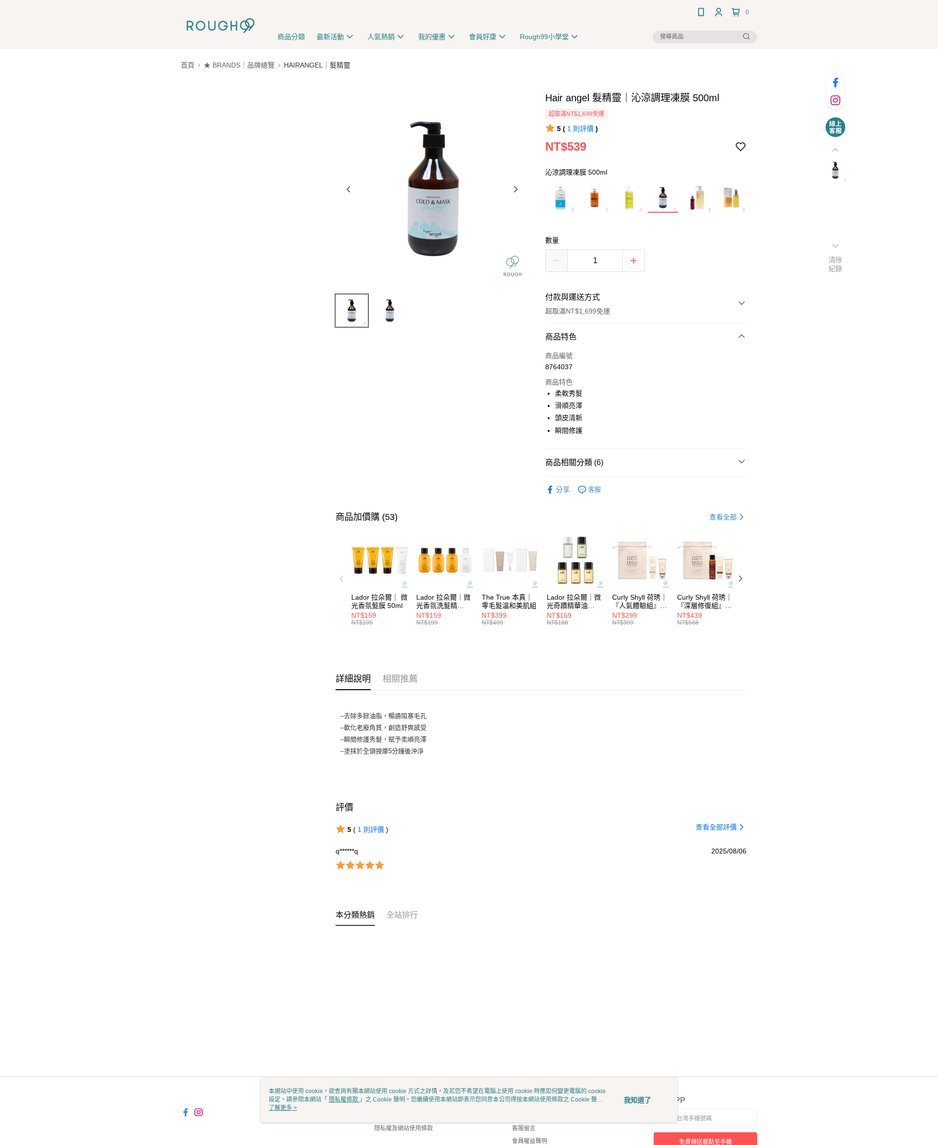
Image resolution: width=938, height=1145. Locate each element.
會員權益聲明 (529, 1141)
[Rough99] (220, 26)
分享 (563, 490)
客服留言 (523, 1128)
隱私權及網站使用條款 (403, 1128)
